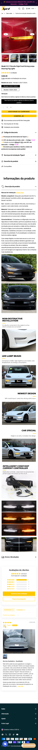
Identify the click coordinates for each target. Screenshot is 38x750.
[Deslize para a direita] (32, 34)
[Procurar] (19, 8)
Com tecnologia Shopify (18, 746)
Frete (3, 78)
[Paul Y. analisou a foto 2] (5, 656)
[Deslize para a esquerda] (6, 34)
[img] (7, 622)
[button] (32, 8)
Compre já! (19, 116)
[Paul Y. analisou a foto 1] (19, 641)
